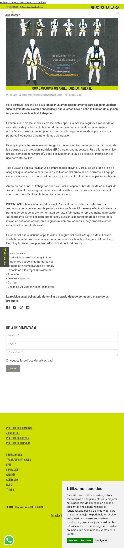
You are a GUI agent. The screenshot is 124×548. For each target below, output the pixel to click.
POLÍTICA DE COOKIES (17, 438)
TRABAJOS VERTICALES (18, 459)
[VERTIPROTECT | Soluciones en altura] (12, 14)
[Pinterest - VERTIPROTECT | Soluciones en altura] (107, 7)
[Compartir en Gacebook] (8, 307)
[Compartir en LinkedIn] (28, 307)
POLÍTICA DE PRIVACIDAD (19, 428)
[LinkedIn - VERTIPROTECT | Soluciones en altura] (98, 7)
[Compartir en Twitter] (14, 307)
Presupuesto (4, 258)
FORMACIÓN (12, 469)
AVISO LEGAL (13, 433)
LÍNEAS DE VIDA (14, 454)
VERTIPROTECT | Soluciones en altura (47, 95)
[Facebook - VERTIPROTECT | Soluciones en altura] (93, 7)
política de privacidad (38, 360)
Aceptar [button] (72, 540)
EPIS (8, 464)
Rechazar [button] (86, 540)
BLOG (9, 484)
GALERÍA (10, 474)
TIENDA (10, 489)
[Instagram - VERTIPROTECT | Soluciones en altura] (112, 7)
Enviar (13, 368)
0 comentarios (75, 95)
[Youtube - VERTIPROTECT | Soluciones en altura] (117, 7)
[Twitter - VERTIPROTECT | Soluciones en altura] (102, 7)
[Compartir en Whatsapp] (21, 307)
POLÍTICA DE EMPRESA (18, 443)
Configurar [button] (101, 540)
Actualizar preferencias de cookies (23, 2)
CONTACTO (12, 479)
